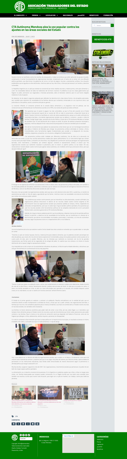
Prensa (99, 442)
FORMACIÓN (108, 15)
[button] (14, 423)
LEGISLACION (50, 15)
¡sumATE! (81, 15)
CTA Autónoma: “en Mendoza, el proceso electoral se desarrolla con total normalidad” (101, 80)
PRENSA (35, 15)
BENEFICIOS (94, 15)
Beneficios (100, 449)
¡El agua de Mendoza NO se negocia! (73, 400)
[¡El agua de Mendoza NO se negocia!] (76, 393)
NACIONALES (68, 15)
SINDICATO (100, 439)
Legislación (100, 444)
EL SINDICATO (19, 15)
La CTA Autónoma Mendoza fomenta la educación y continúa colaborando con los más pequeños (49, 402)
